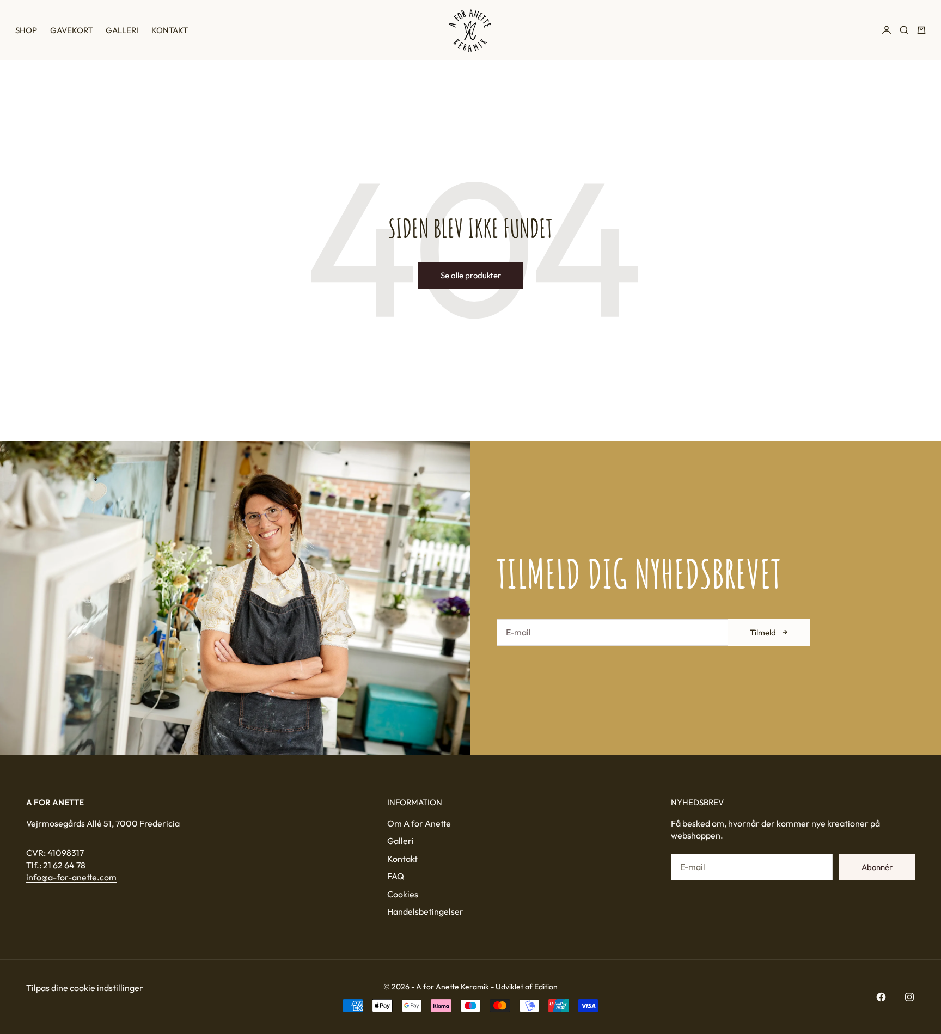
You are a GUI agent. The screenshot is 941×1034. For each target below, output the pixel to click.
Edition (546, 987)
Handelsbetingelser (425, 911)
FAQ (395, 876)
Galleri (122, 30)
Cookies (402, 894)
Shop (26, 30)
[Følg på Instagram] (909, 997)
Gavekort (71, 30)
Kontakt (169, 30)
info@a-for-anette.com (71, 877)
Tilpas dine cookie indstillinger (84, 987)
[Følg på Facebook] (881, 997)
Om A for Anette (419, 823)
